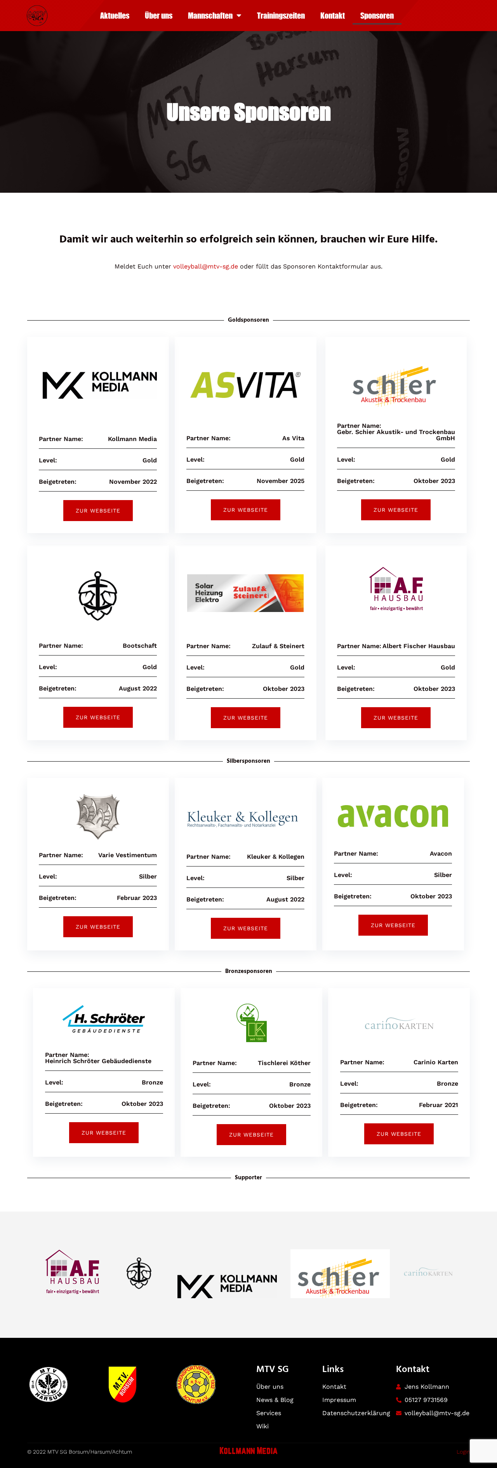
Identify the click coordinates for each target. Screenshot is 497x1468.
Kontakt (332, 15)
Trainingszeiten (281, 15)
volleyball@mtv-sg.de (205, 266)
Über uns (158, 15)
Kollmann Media (248, 1451)
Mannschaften (210, 15)
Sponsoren (377, 15)
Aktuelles (114, 15)
